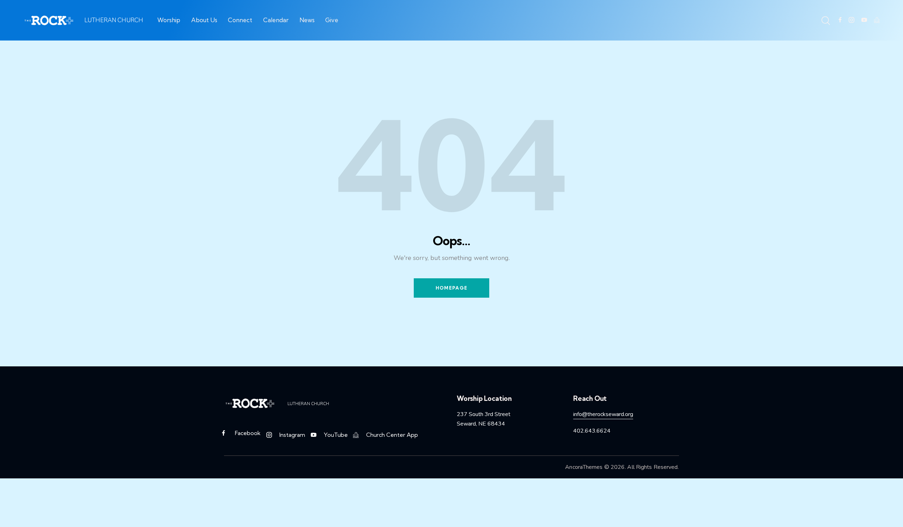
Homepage (451, 288)
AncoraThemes (583, 467)
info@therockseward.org (603, 414)
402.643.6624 (592, 431)
